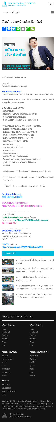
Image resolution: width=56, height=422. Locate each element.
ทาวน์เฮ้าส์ (5, 339)
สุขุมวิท (32, 369)
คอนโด (4, 329)
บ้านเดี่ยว (5, 335)
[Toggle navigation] (52, 12)
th (50, 4)
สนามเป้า (5, 362)
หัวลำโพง (33, 362)
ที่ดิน (3, 345)
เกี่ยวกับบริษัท (6, 384)
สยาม (3, 365)
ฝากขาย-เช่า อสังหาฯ (9, 391)
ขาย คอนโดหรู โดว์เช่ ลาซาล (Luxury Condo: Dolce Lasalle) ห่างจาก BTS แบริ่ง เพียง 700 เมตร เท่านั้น (34, 287)
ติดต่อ (4, 394)
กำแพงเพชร (34, 356)
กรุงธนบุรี (5, 356)
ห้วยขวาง (33, 359)
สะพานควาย (6, 369)
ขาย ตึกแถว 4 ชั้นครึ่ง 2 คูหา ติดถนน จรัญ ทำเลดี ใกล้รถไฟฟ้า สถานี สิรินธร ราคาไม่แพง (33, 296)
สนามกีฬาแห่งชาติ (8, 359)
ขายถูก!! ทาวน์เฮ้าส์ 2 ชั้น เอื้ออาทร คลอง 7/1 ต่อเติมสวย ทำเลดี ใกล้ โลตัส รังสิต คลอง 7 (35, 270)
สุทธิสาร (32, 365)
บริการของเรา (6, 388)
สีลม (31, 372)
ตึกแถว (4, 342)
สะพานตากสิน (6, 372)
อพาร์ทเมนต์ (6, 332)
